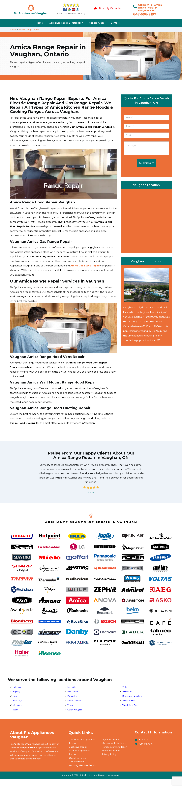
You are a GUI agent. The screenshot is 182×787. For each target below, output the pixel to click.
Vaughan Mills (128, 700)
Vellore (125, 687)
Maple (15, 709)
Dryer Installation (111, 739)
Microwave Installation (114, 743)
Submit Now (146, 163)
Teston (70, 705)
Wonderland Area (130, 705)
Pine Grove (72, 691)
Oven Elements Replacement (77, 760)
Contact (115, 22)
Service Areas (96, 22)
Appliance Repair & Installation (66, 22)
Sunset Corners (74, 700)
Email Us (144, 739)
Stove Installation (111, 750)
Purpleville (72, 696)
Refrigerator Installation (114, 747)
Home (39, 22)
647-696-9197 (144, 14)
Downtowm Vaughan (132, 696)
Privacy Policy (109, 754)
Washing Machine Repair (82, 765)
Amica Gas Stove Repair (85, 265)
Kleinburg (17, 705)
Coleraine (17, 687)
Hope (15, 696)
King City (17, 700)
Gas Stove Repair (78, 747)
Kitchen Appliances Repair (79, 752)
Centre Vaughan (74, 709)
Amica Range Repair (29, 29)
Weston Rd (127, 691)
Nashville (71, 687)
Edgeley (16, 691)
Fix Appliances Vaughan (109, 775)
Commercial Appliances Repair (82, 741)
